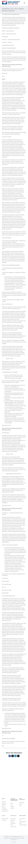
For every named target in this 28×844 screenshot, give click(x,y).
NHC (12, 803)
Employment (5, 811)
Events (12, 806)
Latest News (22, 818)
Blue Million (15, 839)
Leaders (12, 808)
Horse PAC (13, 826)
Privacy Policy (21, 836)
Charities (4, 808)
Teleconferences (23, 824)
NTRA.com (10, 836)
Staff (3, 806)
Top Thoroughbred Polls (22, 822)
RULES (3, 79)
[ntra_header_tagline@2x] (11, 1)
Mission (4, 801)
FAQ (20, 805)
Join (12, 805)
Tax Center (13, 818)
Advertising (4, 809)
